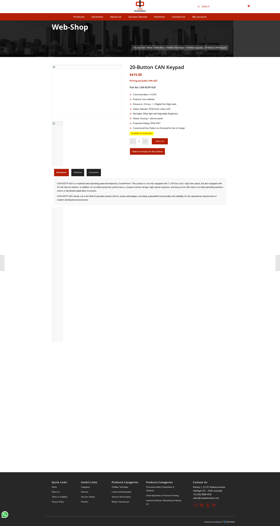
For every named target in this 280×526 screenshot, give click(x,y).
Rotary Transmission (120, 502)
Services (84, 492)
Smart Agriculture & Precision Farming (162, 495)
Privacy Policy (58, 502)
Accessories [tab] (94, 172)
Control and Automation (121, 492)
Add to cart (160, 141)
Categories (85, 487)
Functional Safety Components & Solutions (160, 489)
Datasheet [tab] (78, 172)
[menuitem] (79, 16)
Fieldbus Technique (120, 487)
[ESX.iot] (277, 263)
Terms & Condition (59, 497)
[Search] (204, 6)
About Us (56, 492)
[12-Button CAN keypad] (2, 263)
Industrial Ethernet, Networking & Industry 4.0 (163, 502)
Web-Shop (70, 27)
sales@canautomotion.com (206, 498)
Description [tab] (61, 172)
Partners (84, 502)
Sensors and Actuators (121, 497)
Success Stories (88, 497)
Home (54, 487)
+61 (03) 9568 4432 (202, 494)
